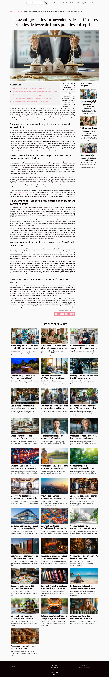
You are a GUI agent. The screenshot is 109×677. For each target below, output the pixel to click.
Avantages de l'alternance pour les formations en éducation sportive (54, 468)
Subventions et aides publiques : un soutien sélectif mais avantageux (32, 98)
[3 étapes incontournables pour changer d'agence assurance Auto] (54, 606)
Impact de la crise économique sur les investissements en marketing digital (54, 558)
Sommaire (16, 84)
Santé (72, 3)
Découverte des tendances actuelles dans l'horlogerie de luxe (24, 498)
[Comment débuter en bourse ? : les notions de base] (84, 546)
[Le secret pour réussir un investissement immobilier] (25, 606)
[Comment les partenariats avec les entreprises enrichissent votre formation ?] (54, 395)
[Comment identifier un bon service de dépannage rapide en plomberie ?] (88, 148)
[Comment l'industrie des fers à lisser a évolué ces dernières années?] (54, 576)
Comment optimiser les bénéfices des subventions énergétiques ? (52, 378)
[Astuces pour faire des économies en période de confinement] (84, 606)
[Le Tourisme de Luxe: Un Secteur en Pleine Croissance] (84, 576)
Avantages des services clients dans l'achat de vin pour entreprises (83, 498)
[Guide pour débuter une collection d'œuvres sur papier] (25, 425)
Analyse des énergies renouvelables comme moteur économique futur (54, 498)
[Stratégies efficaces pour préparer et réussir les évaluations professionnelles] (54, 425)
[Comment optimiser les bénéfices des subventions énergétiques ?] (54, 365)
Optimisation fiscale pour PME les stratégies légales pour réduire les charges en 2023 (83, 438)
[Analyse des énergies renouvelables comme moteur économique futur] (54, 485)
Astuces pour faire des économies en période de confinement (81, 618)
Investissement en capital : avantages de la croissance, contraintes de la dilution (36, 91)
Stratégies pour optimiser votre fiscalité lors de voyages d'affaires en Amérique (84, 378)
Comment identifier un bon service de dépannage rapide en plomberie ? (88, 157)
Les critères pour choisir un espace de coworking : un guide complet (24, 408)
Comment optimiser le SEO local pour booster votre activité (22, 588)
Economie (52, 3)
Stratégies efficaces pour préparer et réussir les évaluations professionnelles (53, 438)
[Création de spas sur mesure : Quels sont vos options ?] (25, 365)
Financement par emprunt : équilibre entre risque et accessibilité (31, 88)
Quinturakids (82, 667)
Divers (94, 3)
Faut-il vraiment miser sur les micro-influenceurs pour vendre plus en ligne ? (88, 130)
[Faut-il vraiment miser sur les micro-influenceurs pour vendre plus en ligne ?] (88, 121)
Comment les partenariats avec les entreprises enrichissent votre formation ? (54, 408)
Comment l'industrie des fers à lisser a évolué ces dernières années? (54, 588)
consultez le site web (21, 192)
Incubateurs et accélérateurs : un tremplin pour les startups (30, 102)
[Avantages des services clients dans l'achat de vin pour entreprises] (84, 485)
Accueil (12, 11)
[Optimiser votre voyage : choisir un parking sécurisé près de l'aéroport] (25, 515)
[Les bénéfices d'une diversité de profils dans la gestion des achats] (84, 395)
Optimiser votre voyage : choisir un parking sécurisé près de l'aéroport (24, 528)
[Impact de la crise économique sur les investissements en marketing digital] (54, 546)
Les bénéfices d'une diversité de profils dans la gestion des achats (83, 408)
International (63, 3)
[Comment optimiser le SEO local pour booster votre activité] (25, 576)
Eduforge (88, 667)
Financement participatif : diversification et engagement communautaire (33, 95)
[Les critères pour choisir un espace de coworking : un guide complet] (25, 395)
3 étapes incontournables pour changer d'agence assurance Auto (54, 618)
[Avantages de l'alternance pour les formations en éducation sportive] (54, 455)
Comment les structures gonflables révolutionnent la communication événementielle (54, 528)
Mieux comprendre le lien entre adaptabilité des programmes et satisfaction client (88, 103)
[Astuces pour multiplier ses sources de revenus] (25, 636)
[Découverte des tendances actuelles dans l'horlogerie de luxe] (25, 485)
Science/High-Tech (82, 3)
